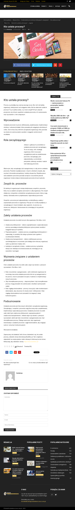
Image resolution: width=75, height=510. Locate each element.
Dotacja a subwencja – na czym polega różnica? (41, 463)
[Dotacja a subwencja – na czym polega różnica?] (30, 463)
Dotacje (57, 6)
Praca (50, 6)
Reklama (38, 1)
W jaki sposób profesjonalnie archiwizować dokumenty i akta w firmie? (41, 451)
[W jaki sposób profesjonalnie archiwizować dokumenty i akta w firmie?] (30, 449)
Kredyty (63, 6)
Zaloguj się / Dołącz (24, 1)
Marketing (53, 120)
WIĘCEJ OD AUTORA (26, 71)
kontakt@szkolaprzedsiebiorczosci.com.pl (33, 501)
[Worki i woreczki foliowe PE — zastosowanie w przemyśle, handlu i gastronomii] (7, 449)
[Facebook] (67, 1)
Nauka (52, 135)
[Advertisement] (37, 14)
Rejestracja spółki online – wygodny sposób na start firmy (59, 143)
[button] (69, 6)
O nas (32, 1)
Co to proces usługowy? (9, 83)
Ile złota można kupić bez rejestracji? (11, 363)
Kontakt (43, 1)
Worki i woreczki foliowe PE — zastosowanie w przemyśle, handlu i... (18, 449)
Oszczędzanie (39, 474)
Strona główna (35, 6)
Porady (43, 6)
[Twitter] (70, 1)
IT (51, 162)
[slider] (9, 346)
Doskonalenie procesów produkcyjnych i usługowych (22, 23)
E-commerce (54, 448)
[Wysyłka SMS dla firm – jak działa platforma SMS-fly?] (7, 460)
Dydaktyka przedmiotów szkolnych (60, 462)
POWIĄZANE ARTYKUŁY (11, 71)
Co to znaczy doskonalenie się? (38, 362)
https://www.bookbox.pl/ (31, 341)
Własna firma (7, 23)
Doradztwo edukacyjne (57, 473)
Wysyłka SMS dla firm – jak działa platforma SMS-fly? (18, 460)
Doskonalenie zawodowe (57, 453)
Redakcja (9, 29)
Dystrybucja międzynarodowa (59, 470)
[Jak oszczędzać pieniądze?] (30, 473)
